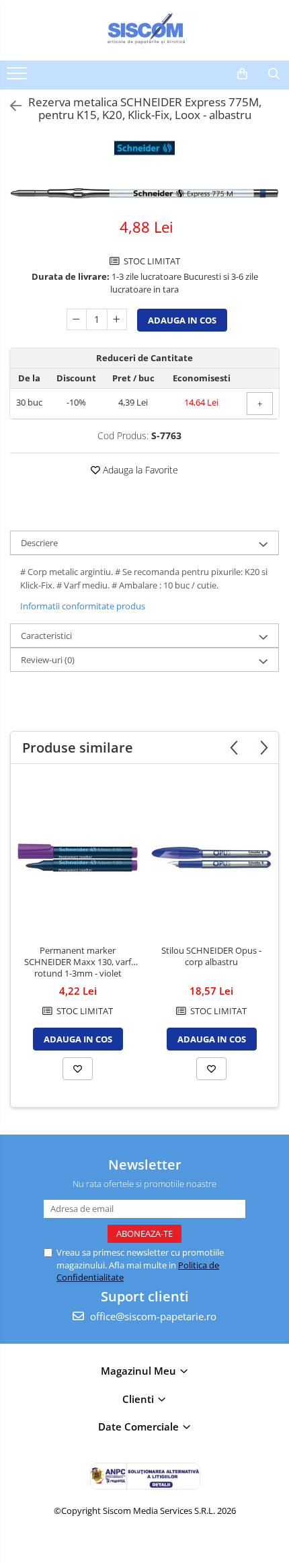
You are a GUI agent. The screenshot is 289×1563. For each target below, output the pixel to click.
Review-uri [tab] (48, 660)
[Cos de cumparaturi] (242, 74)
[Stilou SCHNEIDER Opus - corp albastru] (211, 858)
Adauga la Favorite (139, 469)
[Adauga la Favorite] (78, 1068)
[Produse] (18, 77)
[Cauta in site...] (274, 74)
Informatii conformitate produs (82, 606)
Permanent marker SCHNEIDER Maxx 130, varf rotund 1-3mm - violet (77, 962)
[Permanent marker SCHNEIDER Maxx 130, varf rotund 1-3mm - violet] (77, 858)
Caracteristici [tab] (46, 636)
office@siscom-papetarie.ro (151, 1316)
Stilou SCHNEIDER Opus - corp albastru (211, 956)
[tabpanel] (144, 194)
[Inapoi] (10, 106)
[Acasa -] (144, 30)
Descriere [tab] (39, 543)
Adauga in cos (182, 320)
